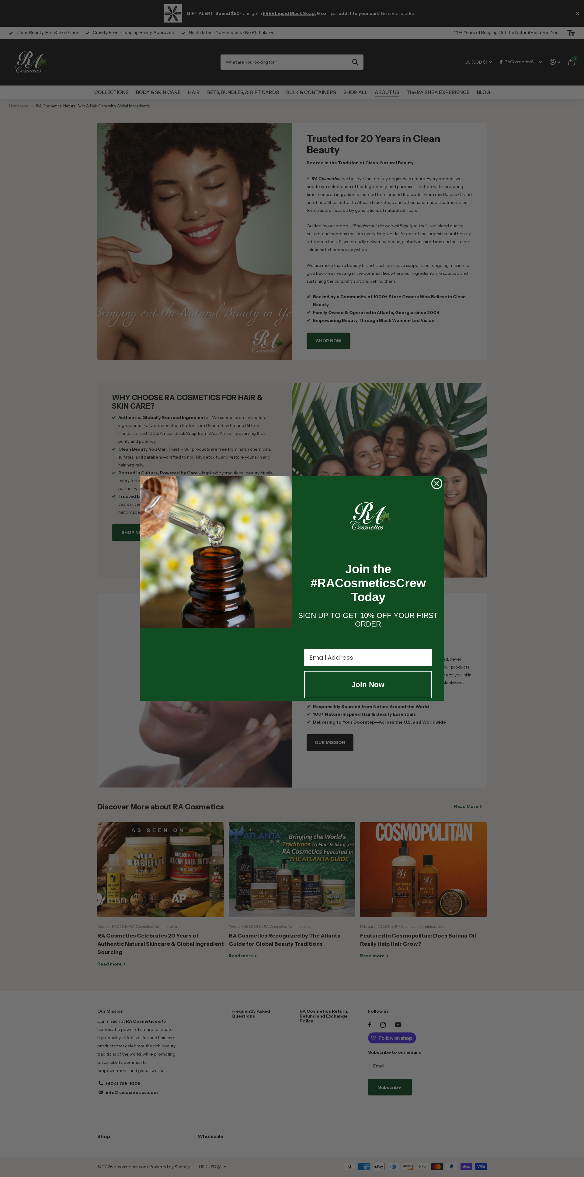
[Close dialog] (437, 483)
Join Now (368, 684)
